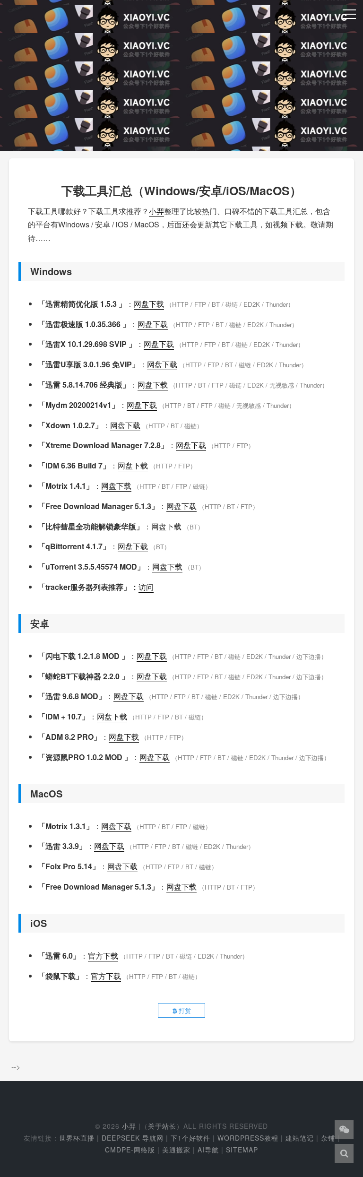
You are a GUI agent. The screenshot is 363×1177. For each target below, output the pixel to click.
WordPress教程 (247, 1137)
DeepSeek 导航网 (133, 1137)
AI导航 (208, 1149)
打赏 (184, 1010)
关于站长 (162, 1126)
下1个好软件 (190, 1137)
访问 (146, 586)
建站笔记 (299, 1137)
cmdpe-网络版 (130, 1149)
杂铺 (328, 1137)
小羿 (156, 211)
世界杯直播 (77, 1137)
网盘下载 (149, 303)
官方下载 (103, 955)
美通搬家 (176, 1149)
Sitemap (242, 1149)
